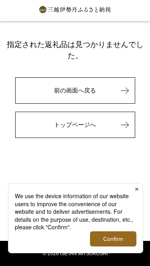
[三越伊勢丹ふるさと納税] (75, 10)
